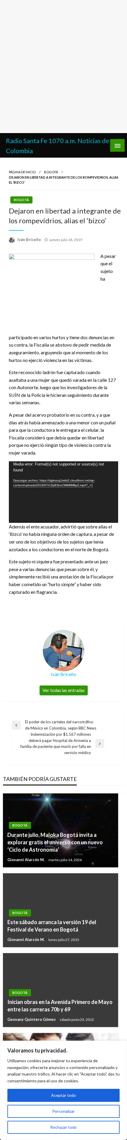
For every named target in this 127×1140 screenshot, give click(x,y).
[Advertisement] (63, 66)
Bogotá (51, 172)
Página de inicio (22, 172)
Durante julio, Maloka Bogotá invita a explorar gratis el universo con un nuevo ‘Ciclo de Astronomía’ (55, 842)
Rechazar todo (63, 1127)
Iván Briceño (29, 239)
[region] (63, 1090)
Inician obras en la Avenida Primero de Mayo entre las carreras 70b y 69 (60, 1006)
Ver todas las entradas (64, 690)
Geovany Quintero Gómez (32, 1019)
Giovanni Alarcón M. (26, 859)
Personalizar (63, 1111)
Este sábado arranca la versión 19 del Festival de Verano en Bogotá (51, 926)
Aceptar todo (63, 1095)
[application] (63, 492)
